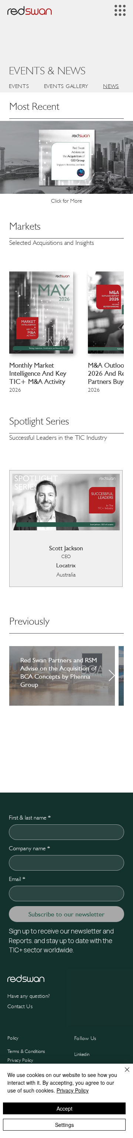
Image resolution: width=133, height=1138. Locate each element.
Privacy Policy (20, 1060)
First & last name (30, 817)
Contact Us (20, 1006)
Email (17, 878)
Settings (64, 1124)
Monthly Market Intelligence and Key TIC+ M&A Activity (37, 373)
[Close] (123, 1074)
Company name (29, 848)
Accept (64, 1108)
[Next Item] (111, 676)
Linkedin (81, 1054)
